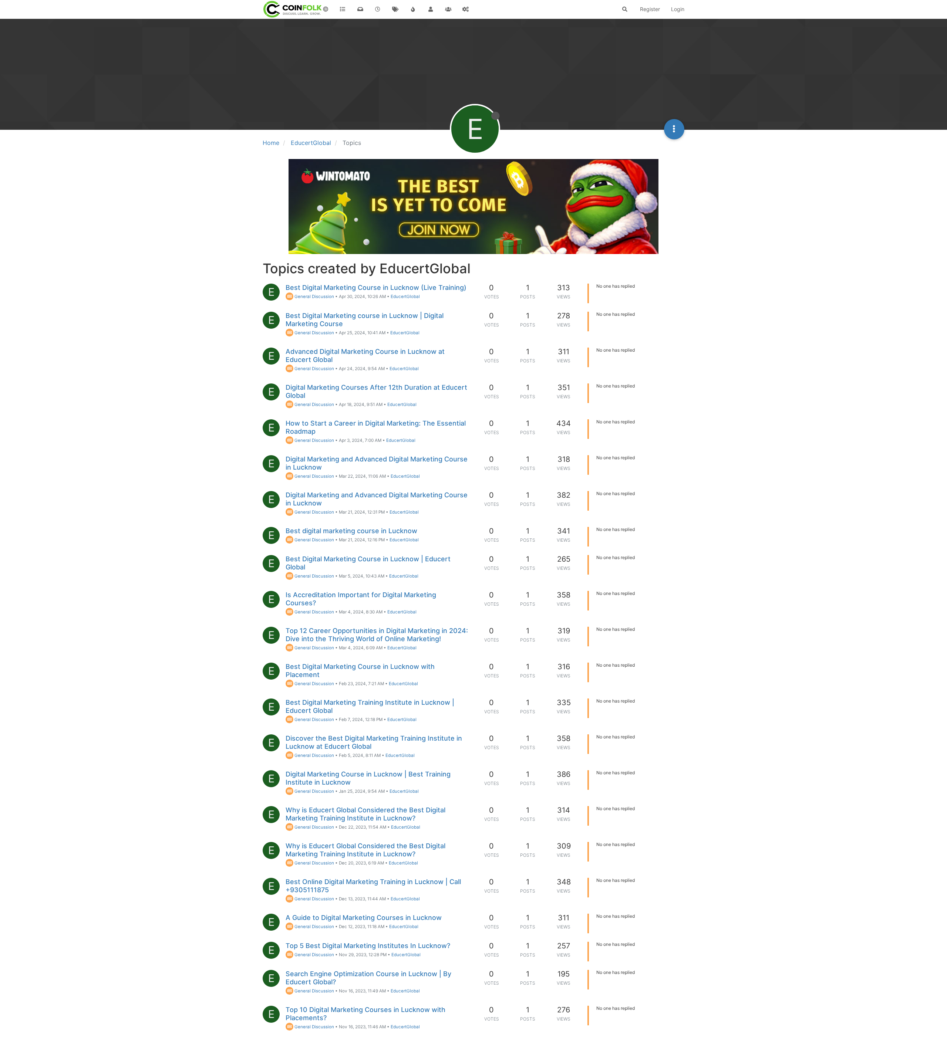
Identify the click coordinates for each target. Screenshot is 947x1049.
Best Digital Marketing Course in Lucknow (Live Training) (376, 287)
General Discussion (313, 296)
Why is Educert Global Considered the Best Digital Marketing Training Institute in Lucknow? (365, 814)
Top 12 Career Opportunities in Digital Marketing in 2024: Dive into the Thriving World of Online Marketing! (377, 635)
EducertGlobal (405, 296)
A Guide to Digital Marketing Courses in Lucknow (364, 917)
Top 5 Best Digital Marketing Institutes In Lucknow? (368, 946)
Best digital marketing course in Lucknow (351, 531)
